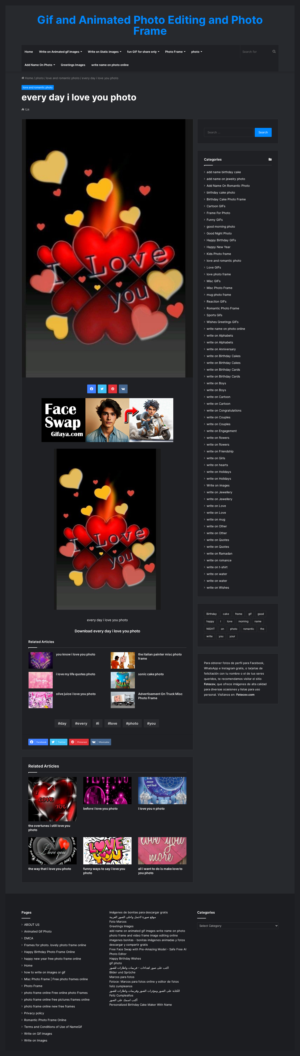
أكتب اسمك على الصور (123, 1000)
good (261, 613)
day (63, 723)
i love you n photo (151, 808)
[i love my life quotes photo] (41, 680)
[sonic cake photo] (123, 680)
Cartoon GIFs (216, 206)
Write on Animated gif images (59, 51)
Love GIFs (214, 267)
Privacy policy (34, 1013)
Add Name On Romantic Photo (228, 185)
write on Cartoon (218, 397)
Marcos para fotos (121, 977)
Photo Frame (174, 51)
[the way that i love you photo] (52, 850)
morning (243, 621)
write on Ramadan (219, 553)
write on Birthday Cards (223, 369)
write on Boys (216, 383)
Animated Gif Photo (38, 931)
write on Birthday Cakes (223, 356)
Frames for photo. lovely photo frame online (55, 945)
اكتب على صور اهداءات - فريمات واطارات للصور (139, 967)
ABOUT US (32, 924)
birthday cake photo (221, 192)
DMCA (28, 938)
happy (210, 621)
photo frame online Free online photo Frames (56, 992)
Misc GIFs (213, 281)
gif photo (115, 963)
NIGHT (210, 628)
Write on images (218, 485)
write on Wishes (218, 587)
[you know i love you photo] (41, 660)
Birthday (211, 613)
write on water (217, 574)
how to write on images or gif (44, 972)
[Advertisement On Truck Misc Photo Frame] (123, 700)
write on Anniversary (221, 349)
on (222, 628)
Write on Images (35, 1040)
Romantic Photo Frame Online (45, 1020)
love (113, 723)
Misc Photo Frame (219, 288)
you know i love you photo (75, 654)
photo (195, 51)
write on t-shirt (217, 567)
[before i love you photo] (107, 790)
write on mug (216, 519)
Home (29, 51)
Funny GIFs (215, 219)
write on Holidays (219, 472)
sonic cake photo (151, 674)
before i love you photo (100, 808)
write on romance (219, 560)
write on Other (217, 526)
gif (249, 613)
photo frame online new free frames (49, 1006)
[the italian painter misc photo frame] (123, 660)
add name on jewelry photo (226, 179)
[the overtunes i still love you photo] (52, 799)
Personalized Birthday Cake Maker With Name (140, 1004)
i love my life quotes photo (75, 674)
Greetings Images (73, 65)
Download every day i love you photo (107, 631)
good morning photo (221, 226)
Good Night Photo (219, 233)
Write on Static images (103, 51)
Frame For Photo (218, 213)
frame (238, 613)
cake (226, 613)
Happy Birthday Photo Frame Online (49, 952)
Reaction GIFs (216, 301)
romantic (248, 628)
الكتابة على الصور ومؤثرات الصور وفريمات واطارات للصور (144, 990)
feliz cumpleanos (120, 986)
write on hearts (217, 465)
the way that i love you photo (49, 869)
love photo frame (219, 274)
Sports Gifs (214, 315)
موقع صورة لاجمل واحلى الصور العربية (132, 917)
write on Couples (218, 417)
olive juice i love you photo (76, 694)
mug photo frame (219, 294)
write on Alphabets (220, 335)
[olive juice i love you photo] (41, 700)
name (258, 621)
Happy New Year (218, 247)
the (262, 628)
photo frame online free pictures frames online (57, 999)
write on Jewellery (219, 492)
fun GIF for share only (142, 51)
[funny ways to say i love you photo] (107, 850)
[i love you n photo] (162, 790)
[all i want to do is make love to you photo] (162, 850)
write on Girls (216, 458)
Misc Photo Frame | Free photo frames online (56, 979)
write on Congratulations (224, 410)
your (232, 636)
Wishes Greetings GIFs (223, 322)
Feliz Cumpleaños (121, 995)
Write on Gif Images (38, 1033)
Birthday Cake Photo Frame (226, 199)
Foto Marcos (118, 921)
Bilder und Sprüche (122, 972)
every (82, 723)
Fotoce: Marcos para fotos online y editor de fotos (144, 981)
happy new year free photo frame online (52, 958)
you (152, 723)
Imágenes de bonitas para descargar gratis (138, 912)
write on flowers (218, 437)
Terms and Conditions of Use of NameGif (53, 1027)
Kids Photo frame (219, 254)
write (209, 636)
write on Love (216, 506)
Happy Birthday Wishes (125, 958)
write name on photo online (110, 65)
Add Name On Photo (38, 65)
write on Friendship (220, 451)
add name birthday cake (224, 172)
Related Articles (41, 642)
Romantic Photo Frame (223, 308)
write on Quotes (218, 540)
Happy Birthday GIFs (221, 240)
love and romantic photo (63, 78)
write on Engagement (222, 431)
